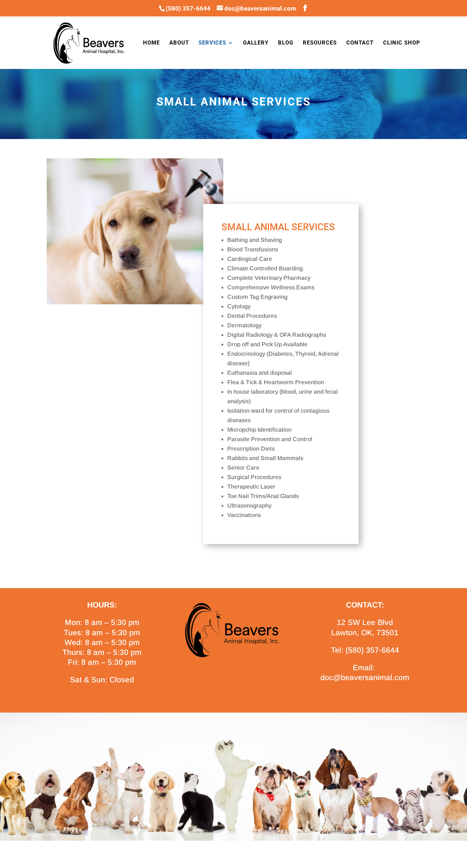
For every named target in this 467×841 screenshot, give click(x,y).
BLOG (285, 43)
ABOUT (179, 43)
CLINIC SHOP (401, 43)
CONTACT (360, 43)
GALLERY (256, 43)
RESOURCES (320, 43)
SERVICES (212, 43)
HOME (151, 43)
